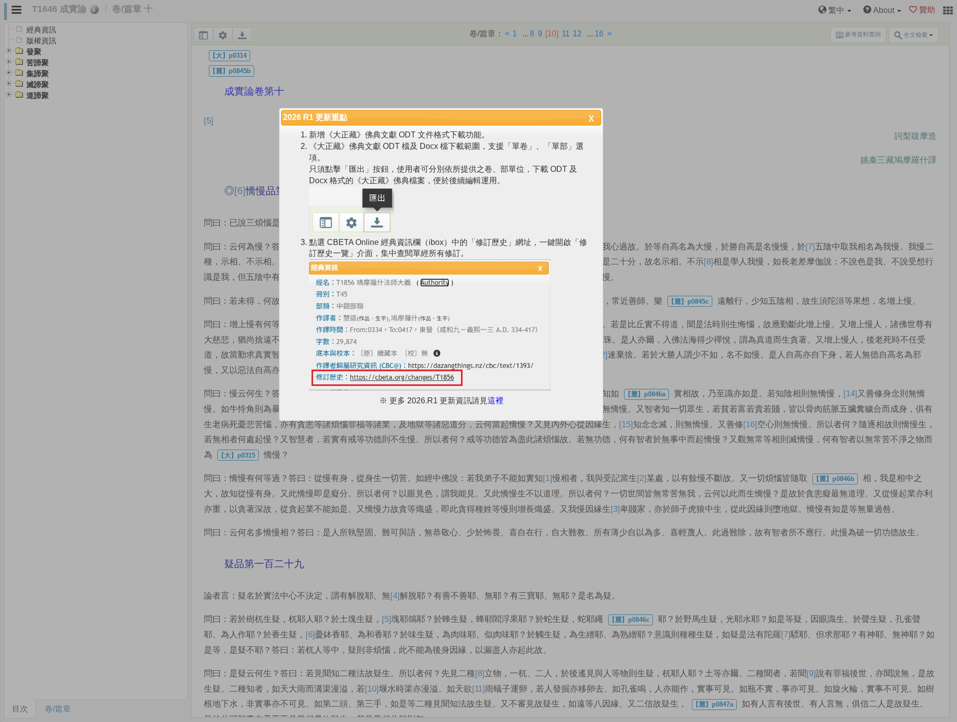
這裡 (495, 400)
